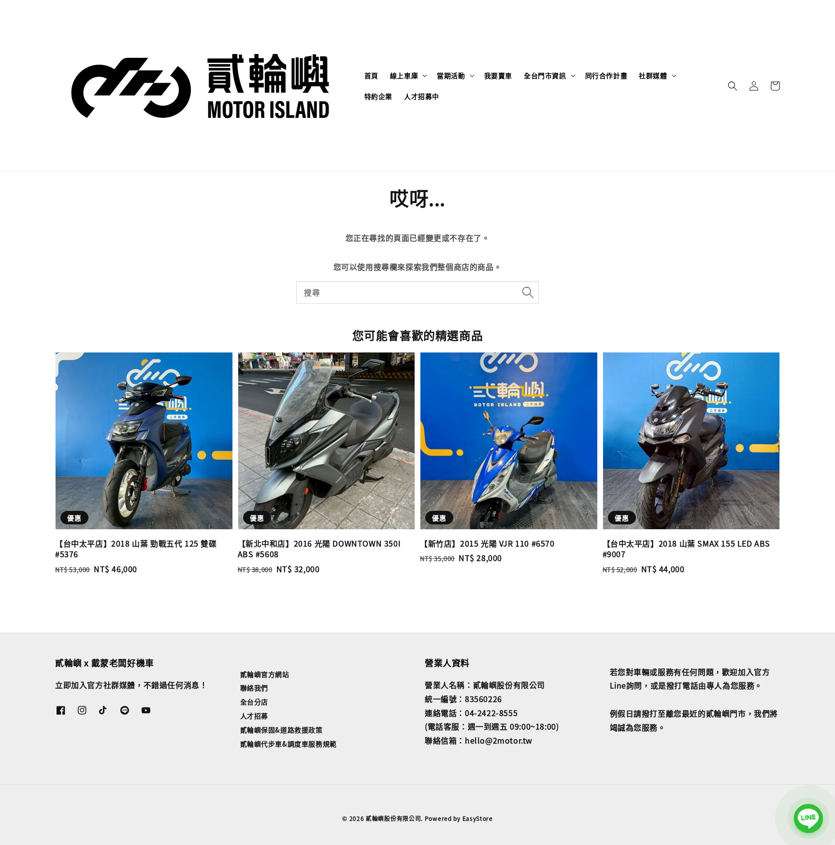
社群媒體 (653, 75)
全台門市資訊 (545, 75)
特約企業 (378, 96)
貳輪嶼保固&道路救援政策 (281, 729)
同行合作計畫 (606, 75)
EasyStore (477, 818)
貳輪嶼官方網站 (264, 674)
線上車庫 (404, 75)
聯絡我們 (254, 687)
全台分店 (254, 701)
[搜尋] (527, 292)
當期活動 (451, 75)
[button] (732, 86)
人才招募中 (421, 96)
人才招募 (254, 715)
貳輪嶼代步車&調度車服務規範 (288, 743)
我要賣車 (498, 75)
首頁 (371, 75)
